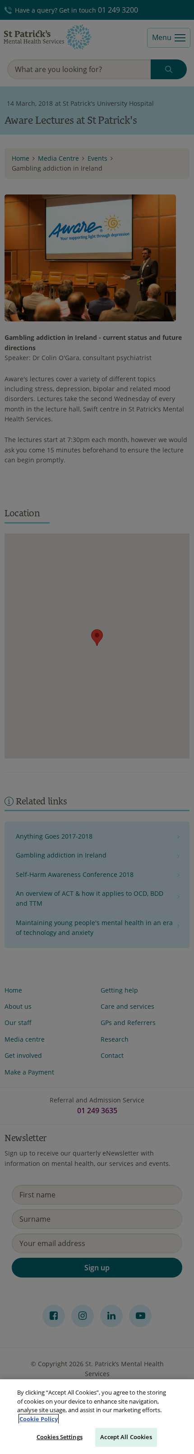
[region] (97, 1416)
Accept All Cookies (126, 1437)
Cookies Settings (60, 1437)
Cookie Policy (38, 1419)
